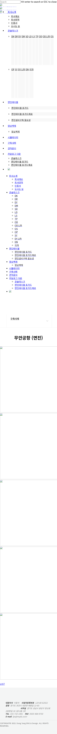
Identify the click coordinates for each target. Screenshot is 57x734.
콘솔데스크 (14, 192)
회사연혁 (19, 182)
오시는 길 (19, 189)
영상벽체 (13, 261)
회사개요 (19, 179)
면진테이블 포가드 (23, 284)
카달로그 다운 (15, 278)
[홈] (11, 310)
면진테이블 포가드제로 (25, 288)
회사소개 (13, 175)
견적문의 (13, 275)
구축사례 (13, 271)
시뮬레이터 (14, 268)
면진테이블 (14, 248)
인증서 (18, 185)
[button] (2, 684)
